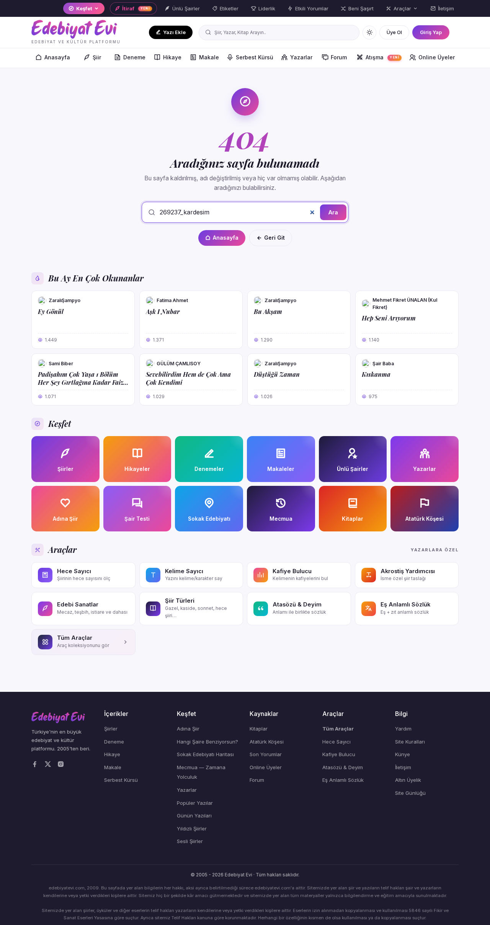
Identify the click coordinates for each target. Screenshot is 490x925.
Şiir (97, 57)
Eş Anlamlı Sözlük (343, 780)
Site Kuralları (410, 742)
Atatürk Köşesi (267, 742)
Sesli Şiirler (190, 841)
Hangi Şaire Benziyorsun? (207, 742)
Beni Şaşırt (361, 8)
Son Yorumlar (266, 754)
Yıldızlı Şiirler (192, 828)
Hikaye (172, 57)
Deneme (134, 57)
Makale (209, 57)
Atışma (383, 57)
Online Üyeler (436, 57)
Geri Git (274, 237)
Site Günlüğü (410, 793)
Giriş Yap (431, 32)
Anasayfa (57, 57)
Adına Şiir (188, 729)
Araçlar (402, 8)
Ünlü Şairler (186, 8)
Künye (402, 754)
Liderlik (266, 8)
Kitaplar (259, 729)
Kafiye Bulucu (338, 754)
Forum (339, 57)
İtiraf (136, 8)
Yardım (403, 729)
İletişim (446, 8)
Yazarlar (301, 57)
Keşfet (84, 8)
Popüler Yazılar (195, 803)
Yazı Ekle (174, 32)
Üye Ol (394, 32)
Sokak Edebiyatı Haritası (205, 754)
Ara (333, 212)
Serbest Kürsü (254, 57)
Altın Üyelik (408, 780)
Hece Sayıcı (336, 742)
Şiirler (111, 729)
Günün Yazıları (194, 815)
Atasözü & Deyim (342, 767)
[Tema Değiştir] (369, 32)
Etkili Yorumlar (311, 8)
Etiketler (229, 8)
